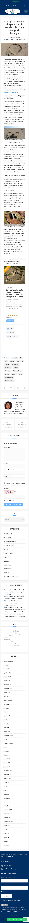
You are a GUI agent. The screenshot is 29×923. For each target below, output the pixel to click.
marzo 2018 (7, 798)
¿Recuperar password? (7, 900)
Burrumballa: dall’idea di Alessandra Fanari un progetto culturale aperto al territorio (15, 592)
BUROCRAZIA (7, 537)
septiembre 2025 (8, 661)
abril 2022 (6, 712)
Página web (7, 476)
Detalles (10, 320)
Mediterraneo (8, 367)
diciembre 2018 (8, 770)
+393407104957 (8, 865)
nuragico (16, 367)
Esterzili (7, 364)
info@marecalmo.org (10, 869)
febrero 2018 (7, 802)
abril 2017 (6, 841)
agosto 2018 (7, 782)
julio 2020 (6, 739)
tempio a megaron (9, 377)
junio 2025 (6, 665)
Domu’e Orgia (20, 361)
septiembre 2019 (8, 743)
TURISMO (6, 573)
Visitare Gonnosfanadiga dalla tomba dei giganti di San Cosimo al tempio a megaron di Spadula (14, 292)
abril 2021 (6, 727)
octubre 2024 (7, 669)
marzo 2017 (7, 845)
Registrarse (17, 900)
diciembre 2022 (8, 700)
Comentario (7, 447)
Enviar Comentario (14, 504)
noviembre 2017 (8, 814)
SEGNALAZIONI (8, 565)
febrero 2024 (7, 677)
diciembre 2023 (8, 684)
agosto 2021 (7, 716)
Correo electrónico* (9, 470)
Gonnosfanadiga (15, 364)
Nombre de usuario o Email (8, 877)
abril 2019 (6, 755)
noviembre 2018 (8, 774)
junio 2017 (6, 833)
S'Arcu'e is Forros (17, 371)
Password (4, 885)
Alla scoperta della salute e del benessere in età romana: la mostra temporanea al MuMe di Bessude (15, 610)
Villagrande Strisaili (9, 380)
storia (20, 374)
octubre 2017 (7, 817)
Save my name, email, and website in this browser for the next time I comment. (14, 485)
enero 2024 (7, 680)
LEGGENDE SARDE (9, 553)
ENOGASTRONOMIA (9, 545)
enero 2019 (7, 767)
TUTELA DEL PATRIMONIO (11, 577)
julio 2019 (6, 747)
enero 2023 (7, 696)
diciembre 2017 (8, 810)
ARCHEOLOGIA (20, 40)
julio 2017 (6, 829)
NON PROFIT (7, 557)
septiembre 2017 (8, 821)
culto (6, 361)
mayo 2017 (6, 837)
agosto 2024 (7, 673)
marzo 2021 (7, 731)
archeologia (14, 358)
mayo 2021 (6, 724)
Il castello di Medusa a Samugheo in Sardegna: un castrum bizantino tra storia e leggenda (15, 603)
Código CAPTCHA (8, 500)
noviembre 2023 (8, 688)
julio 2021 (6, 720)
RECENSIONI (7, 561)
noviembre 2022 (8, 704)
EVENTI (6, 549)
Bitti (21, 358)
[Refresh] (15, 491)
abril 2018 (6, 794)
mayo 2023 (7, 692)
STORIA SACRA (8, 569)
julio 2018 (6, 786)
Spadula (14, 374)
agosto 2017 (7, 825)
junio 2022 (6, 708)
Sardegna (7, 374)
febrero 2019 (7, 763)
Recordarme (5, 892)
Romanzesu (7, 371)
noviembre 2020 (8, 735)
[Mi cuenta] (20, 5)
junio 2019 (6, 751)
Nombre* (6, 463)
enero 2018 (7, 806)
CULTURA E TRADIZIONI (10, 541)
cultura (12, 361)
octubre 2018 (7, 778)
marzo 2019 (7, 759)
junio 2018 (6, 790)
